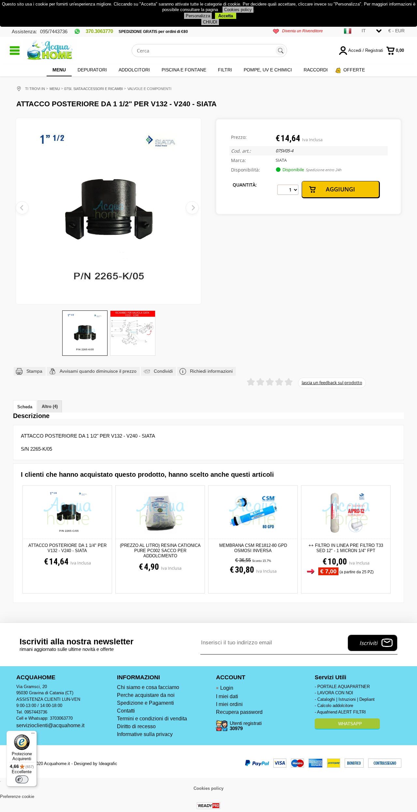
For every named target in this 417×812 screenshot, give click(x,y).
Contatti (126, 711)
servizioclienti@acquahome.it (50, 725)
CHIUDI (210, 22)
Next (192, 207)
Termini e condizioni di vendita (152, 718)
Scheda (24, 406)
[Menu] (33, 735)
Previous (22, 207)
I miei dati (227, 696)
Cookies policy (238, 9)
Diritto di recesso (136, 726)
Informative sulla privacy (145, 734)
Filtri (225, 69)
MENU (59, 69)
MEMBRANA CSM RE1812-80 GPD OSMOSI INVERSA (253, 548)
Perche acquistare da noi (146, 695)
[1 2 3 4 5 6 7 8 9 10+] (288, 190)
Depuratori (92, 69)
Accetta (225, 15)
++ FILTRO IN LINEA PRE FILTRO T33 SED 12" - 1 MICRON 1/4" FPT (346, 548)
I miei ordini (229, 704)
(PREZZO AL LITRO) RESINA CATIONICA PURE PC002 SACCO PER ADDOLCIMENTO (160, 550)
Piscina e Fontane (184, 69)
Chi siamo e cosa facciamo (148, 687)
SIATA (281, 160)
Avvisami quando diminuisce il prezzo (98, 371)
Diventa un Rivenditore (302, 31)
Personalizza (198, 15)
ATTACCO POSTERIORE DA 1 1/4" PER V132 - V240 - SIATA (67, 548)
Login (226, 688)
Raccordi (316, 69)
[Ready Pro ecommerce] (208, 805)
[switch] (21, 779)
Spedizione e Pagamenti (145, 703)
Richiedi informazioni (211, 371)
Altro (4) (50, 406)
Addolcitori (134, 69)
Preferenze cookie (17, 796)
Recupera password (239, 712)
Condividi (163, 371)
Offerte (354, 69)
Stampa (34, 371)
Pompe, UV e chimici (268, 69)
